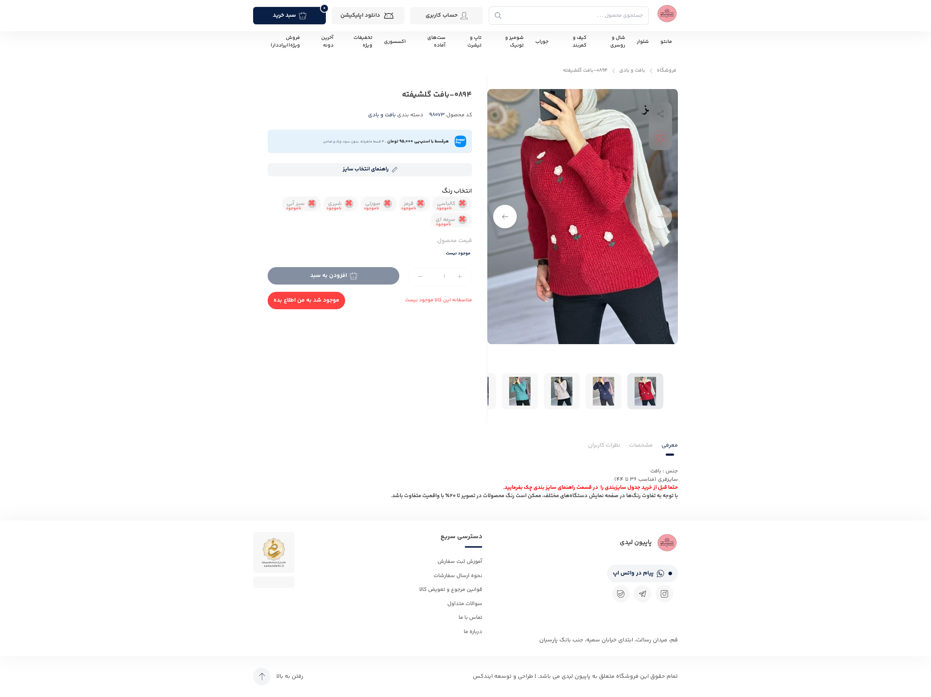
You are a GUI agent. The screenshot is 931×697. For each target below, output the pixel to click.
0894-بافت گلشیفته (585, 70)
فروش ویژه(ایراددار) (285, 41)
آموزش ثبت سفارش (459, 561)
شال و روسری (617, 41)
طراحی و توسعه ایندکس (503, 676)
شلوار (643, 42)
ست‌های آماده (436, 41)
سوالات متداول (464, 604)
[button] (505, 217)
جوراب (541, 42)
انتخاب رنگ (457, 191)
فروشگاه (666, 70)
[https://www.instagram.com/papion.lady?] (664, 594)
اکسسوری (395, 42)
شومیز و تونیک (514, 41)
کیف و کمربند (579, 41)
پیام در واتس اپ (633, 573)
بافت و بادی (632, 70)
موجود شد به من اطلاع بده (306, 300)
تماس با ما (470, 617)
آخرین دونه (327, 41)
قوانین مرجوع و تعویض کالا (450, 589)
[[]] (642, 594)
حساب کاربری (441, 15)
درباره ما (473, 632)
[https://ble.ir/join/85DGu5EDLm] (621, 594)
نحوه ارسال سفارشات (457, 576)
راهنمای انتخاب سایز (366, 169)
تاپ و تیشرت (474, 41)
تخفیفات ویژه (362, 41)
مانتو (666, 42)
